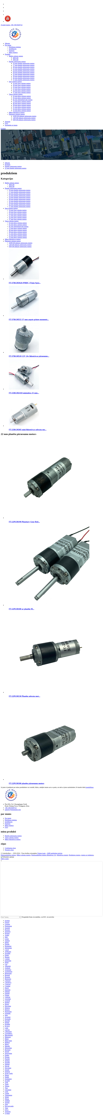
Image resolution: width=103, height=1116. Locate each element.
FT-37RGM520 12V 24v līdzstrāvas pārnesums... (29, 356)
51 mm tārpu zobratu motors (22, 107)
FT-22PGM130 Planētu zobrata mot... (24, 696)
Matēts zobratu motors (16, 56)
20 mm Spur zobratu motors (22, 85)
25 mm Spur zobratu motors (22, 87)
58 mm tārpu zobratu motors (22, 105)
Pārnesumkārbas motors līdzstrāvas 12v (43, 855)
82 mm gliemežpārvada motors (22, 100)
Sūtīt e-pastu (5, 859)
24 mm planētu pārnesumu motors (23, 71)
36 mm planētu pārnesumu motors (23, 76)
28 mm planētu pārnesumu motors (23, 72)
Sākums (7, 43)
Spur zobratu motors (15, 81)
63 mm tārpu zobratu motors (22, 96)
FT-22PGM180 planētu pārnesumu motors (26, 783)
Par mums (8, 45)
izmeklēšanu (90, 787)
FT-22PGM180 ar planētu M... (21, 609)
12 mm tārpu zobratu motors (22, 101)
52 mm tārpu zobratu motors (22, 109)
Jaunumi (7, 121)
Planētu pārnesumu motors (17, 61)
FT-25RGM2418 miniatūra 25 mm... (24, 393)
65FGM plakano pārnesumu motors (24, 120)
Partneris (11, 51)
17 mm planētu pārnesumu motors (23, 65)
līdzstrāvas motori (62, 855)
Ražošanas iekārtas (15, 47)
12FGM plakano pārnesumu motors (24, 118)
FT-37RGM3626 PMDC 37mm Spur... (25, 283)
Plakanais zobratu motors (17, 114)
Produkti (7, 54)
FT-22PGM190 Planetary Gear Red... (24, 522)
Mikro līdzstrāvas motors (17, 112)
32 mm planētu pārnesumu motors (23, 74)
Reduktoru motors (74, 855)
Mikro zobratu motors (23, 855)
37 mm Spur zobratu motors (22, 92)
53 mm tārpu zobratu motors (22, 111)
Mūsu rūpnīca (13, 52)
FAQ (6, 123)
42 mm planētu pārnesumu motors (23, 78)
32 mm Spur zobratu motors (22, 91)
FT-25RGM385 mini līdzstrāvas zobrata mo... (27, 430)
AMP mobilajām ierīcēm (54, 853)
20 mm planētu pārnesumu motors (23, 67)
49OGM (15, 60)
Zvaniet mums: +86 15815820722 (11, 25)
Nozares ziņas (9, 850)
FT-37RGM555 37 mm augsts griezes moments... (29, 319)
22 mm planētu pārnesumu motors (23, 69)
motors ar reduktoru (87, 855)
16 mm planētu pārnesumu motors (23, 63)
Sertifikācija (12, 49)
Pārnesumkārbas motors (8, 855)
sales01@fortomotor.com (13, 810)
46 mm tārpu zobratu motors (22, 103)
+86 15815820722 (11, 808)
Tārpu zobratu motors (16, 94)
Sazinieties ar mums (11, 125)
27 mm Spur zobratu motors (22, 89)
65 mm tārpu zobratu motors (22, 98)
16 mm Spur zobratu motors (22, 83)
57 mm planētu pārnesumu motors (23, 80)
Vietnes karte (41, 853)
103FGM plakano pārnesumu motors (24, 116)
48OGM (15, 58)
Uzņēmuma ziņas (10, 848)
